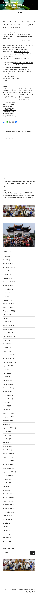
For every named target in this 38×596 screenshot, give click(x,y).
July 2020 (6, 402)
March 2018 (6, 494)
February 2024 (7, 303)
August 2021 (7, 366)
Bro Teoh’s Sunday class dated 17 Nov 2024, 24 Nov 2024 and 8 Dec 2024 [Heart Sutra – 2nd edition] (26, 92)
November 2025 (8, 267)
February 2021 (7, 384)
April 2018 (6, 490)
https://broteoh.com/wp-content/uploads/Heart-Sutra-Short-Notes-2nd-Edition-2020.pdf (18, 54)
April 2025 (6, 274)
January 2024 (7, 307)
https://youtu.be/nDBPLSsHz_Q (23, 45)
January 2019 (7, 457)
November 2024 (8, 285)
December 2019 (8, 417)
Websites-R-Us (30, 592)
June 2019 (6, 439)
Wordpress (20, 590)
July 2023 (6, 314)
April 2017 (6, 534)
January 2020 (7, 413)
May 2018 (6, 486)
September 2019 (8, 428)
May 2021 (6, 373)
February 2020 (7, 410)
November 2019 (8, 420)
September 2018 (8, 472)
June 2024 (6, 296)
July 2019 (5, 435)
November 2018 (8, 464)
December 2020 (8, 388)
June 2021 (6, 369)
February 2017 (7, 541)
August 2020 (7, 399)
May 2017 (6, 530)
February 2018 (7, 497)
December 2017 (8, 505)
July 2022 (6, 340)
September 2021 (8, 362)
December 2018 (8, 461)
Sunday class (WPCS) (24, 131)
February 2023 (7, 325)
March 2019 (6, 450)
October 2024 (7, 289)
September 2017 (8, 516)
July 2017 (5, 523)
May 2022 (6, 344)
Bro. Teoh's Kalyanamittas (13, 4)
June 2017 (6, 527)
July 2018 (5, 479)
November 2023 (8, 311)
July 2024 (6, 293)
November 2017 (8, 508)
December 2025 (8, 263)
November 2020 (8, 391)
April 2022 (6, 347)
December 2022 (8, 329)
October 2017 (7, 512)
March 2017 (6, 537)
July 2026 (6, 256)
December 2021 (8, 355)
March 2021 (6, 380)
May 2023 (6, 318)
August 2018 (7, 475)
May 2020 (6, 406)
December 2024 (8, 282)
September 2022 (8, 336)
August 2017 (7, 519)
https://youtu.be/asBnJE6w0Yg (23, 63)
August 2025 (7, 271)
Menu (20, 12)
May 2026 (6, 260)
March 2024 (6, 300)
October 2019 (7, 424)
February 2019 (7, 453)
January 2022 (7, 351)
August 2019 (7, 431)
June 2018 (6, 483)
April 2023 (6, 322)
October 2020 (7, 395)
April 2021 (6, 377)
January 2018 (7, 501)
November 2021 (8, 358)
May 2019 (6, 442)
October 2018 (7, 468)
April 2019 (6, 446)
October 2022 (7, 333)
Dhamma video (10, 131)
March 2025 (6, 278)
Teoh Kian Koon (23, 19)
